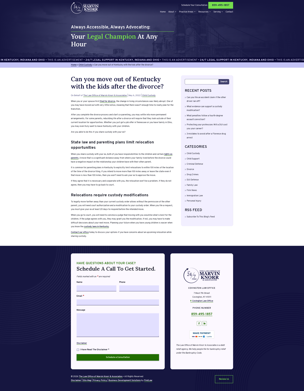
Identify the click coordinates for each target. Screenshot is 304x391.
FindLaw (148, 380)
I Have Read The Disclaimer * (94, 349)
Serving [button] (217, 12)
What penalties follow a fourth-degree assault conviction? (205, 117)
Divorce (190, 169)
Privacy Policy (100, 380)
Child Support (193, 159)
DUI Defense (193, 179)
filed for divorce (107, 101)
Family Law (192, 185)
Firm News (192, 190)
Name (79, 282)
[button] (301, 373)
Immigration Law (195, 195)
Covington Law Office (202, 301)
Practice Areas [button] (186, 12)
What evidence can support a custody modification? (204, 108)
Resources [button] (203, 12)
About (171, 12)
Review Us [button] (224, 379)
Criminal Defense (195, 164)
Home (163, 12)
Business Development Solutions (125, 380)
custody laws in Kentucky (96, 226)
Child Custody (149, 95)
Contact (229, 12)
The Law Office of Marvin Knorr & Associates (105, 95)
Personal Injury (194, 201)
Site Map (87, 380)
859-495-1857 (220, 5)
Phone (122, 282)
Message (81, 310)
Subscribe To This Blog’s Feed (201, 216)
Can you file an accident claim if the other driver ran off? (206, 99)
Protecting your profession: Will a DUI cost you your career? (207, 126)
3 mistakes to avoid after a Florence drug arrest (206, 136)
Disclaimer (82, 343)
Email (80, 296)
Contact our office (80, 232)
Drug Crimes (193, 174)
